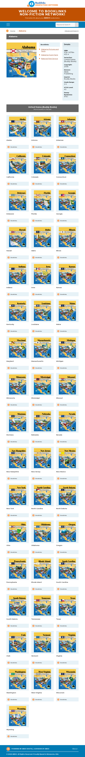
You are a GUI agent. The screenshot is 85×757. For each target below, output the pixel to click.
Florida (34, 214)
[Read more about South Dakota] (17, 605)
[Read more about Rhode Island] (42, 569)
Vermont (34, 656)
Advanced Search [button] (72, 31)
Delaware (10, 214)
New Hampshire (12, 472)
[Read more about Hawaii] (17, 237)
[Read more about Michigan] (67, 348)
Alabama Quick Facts (49, 55)
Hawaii (9, 251)
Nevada (59, 435)
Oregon (59, 545)
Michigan (59, 361)
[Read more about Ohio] (17, 532)
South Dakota (12, 619)
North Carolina (37, 508)
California (10, 177)
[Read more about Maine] (67, 311)
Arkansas (59, 140)
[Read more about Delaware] (17, 200)
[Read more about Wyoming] (17, 716)
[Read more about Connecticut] (67, 163)
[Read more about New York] (17, 495)
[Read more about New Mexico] (67, 458)
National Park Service (49, 59)
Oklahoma (35, 545)
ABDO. (14, 754)
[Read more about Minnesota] (17, 384)
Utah (8, 656)
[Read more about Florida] (42, 200)
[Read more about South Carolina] (67, 569)
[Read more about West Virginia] (42, 679)
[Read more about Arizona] (42, 127)
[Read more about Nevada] (67, 421)
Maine (58, 324)
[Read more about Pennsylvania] (17, 569)
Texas (58, 619)
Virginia (59, 656)
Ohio (8, 545)
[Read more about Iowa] (42, 274)
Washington (11, 693)
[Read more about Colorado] (42, 163)
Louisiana (35, 324)
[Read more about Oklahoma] (42, 532)
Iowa (33, 287)
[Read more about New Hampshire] (17, 458)
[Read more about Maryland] (17, 348)
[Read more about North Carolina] (42, 495)
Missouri (59, 398)
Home (12, 31)
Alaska (9, 140)
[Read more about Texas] (67, 605)
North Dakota (61, 508)
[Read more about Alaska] (17, 127)
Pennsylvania (11, 582)
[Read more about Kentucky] (17, 311)
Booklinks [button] (14, 147)
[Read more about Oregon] (67, 532)
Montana (9, 435)
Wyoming (10, 730)
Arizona (34, 140)
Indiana (9, 287)
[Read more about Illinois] (67, 237)
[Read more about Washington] (17, 679)
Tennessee (35, 619)
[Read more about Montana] (17, 421)
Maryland (10, 361)
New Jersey (35, 472)
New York (10, 508)
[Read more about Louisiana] (42, 311)
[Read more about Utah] (17, 642)
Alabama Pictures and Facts (50, 50)
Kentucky (10, 324)
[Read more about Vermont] (42, 642)
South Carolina (62, 582)
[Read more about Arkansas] (67, 127)
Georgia (59, 214)
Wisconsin (60, 693)
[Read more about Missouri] (67, 384)
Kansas (59, 287)
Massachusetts (37, 361)
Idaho (33, 251)
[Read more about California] (17, 163)
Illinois (58, 251)
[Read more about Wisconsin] (67, 679)
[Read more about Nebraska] (42, 421)
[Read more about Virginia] (67, 642)
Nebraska (35, 435)
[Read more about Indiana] (17, 274)
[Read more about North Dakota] (67, 495)
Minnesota (10, 398)
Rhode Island (36, 582)
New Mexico (61, 472)
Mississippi (35, 398)
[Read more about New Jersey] (42, 458)
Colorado (34, 177)
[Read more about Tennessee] (42, 605)
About (75, 749)
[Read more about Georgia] (67, 200)
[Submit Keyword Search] (76, 25)
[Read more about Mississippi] (42, 384)
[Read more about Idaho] (42, 237)
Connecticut (61, 177)
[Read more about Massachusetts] (42, 348)
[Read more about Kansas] (67, 274)
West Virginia (36, 693)
